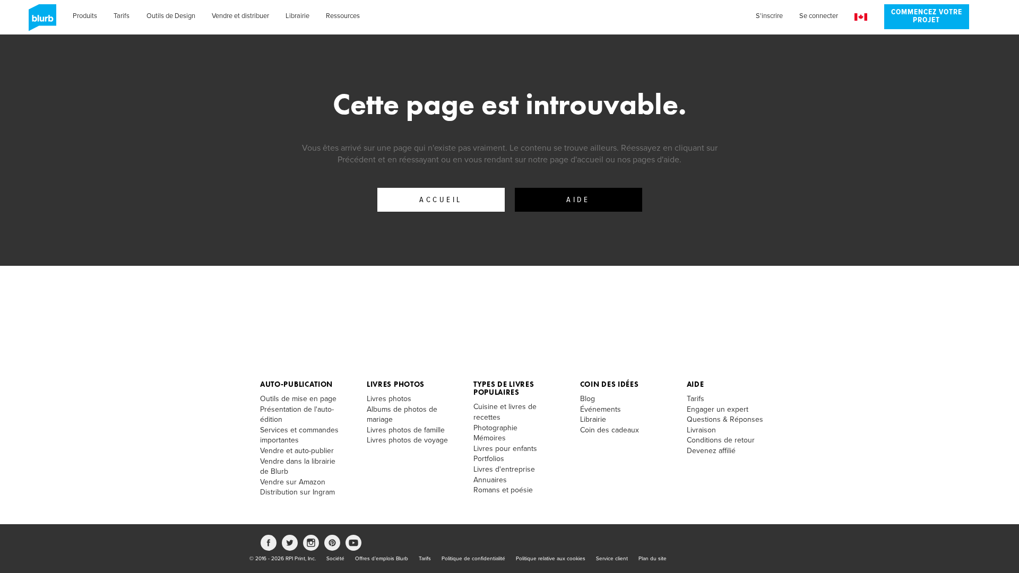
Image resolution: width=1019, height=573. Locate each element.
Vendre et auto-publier (297, 450)
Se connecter (818, 16)
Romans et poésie (503, 489)
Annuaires (490, 479)
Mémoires (489, 437)
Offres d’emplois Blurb (381, 558)
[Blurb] (39, 21)
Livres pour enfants (505, 448)
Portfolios (488, 458)
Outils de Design (170, 16)
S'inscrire (769, 16)
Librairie (297, 16)
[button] (860, 17)
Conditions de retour (721, 440)
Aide (578, 200)
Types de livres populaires (503, 388)
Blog (587, 398)
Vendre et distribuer (240, 16)
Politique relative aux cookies (550, 558)
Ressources (343, 16)
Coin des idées (609, 384)
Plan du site (652, 558)
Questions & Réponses (725, 419)
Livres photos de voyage (407, 440)
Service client (612, 558)
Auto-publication (296, 384)
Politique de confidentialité (473, 558)
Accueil (440, 200)
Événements (600, 409)
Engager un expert (717, 409)
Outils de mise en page (298, 398)
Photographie (495, 427)
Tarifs (121, 16)
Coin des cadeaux (609, 430)
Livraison (701, 430)
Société (335, 558)
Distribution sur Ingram (297, 492)
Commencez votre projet (926, 16)
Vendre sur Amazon (292, 482)
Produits (85, 16)
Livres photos (396, 384)
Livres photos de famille (406, 430)
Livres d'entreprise (504, 469)
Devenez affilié (711, 450)
